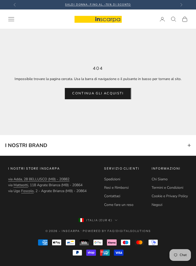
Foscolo (27, 191)
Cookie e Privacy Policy (170, 196)
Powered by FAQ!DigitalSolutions (117, 231)
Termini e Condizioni (167, 187)
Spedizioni (112, 179)
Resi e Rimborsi (116, 187)
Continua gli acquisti (98, 93)
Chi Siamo (160, 179)
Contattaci (112, 196)
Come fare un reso (118, 204)
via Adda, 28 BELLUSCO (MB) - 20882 (38, 179)
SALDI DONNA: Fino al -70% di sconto (98, 4)
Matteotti (21, 185)
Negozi (157, 204)
